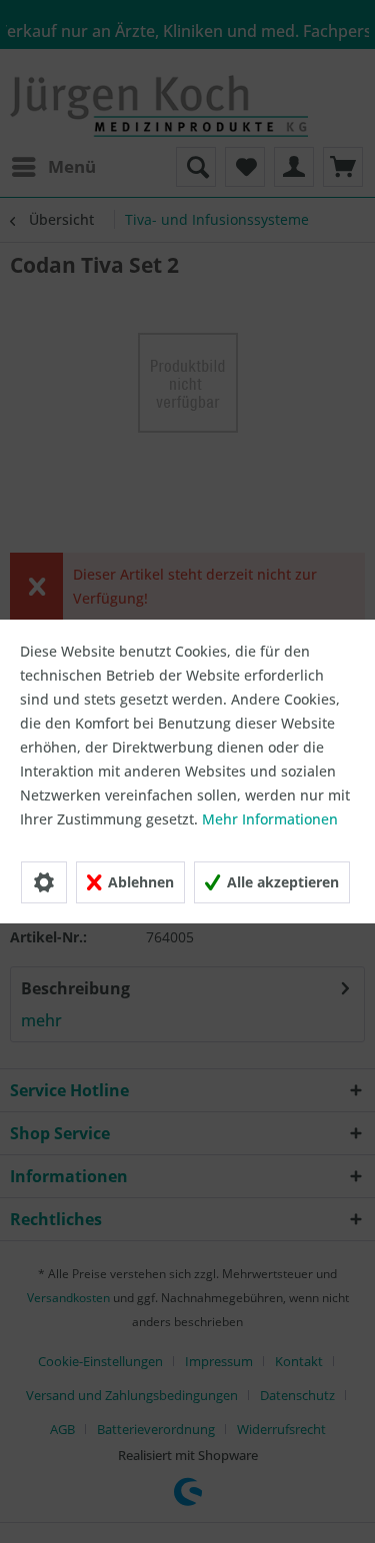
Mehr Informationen (270, 818)
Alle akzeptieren (281, 881)
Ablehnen (139, 881)
